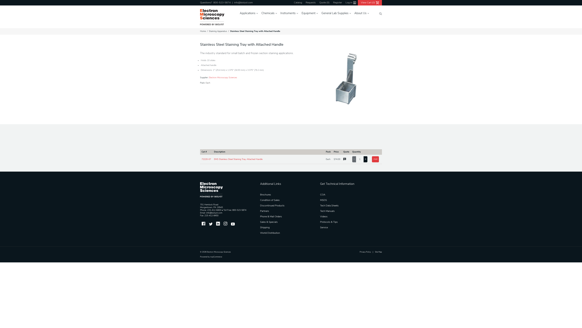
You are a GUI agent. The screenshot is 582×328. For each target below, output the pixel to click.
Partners (264, 211)
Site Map (378, 252)
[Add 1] (365, 159)
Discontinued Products (272, 206)
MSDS (323, 200)
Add (375, 159)
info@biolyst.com (243, 3)
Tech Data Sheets (329, 206)
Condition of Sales (270, 200)
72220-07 (206, 159)
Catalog (298, 3)
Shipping (265, 227)
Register (337, 3)
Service (324, 227)
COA (322, 195)
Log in (349, 3)
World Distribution (270, 233)
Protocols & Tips (329, 222)
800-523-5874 (222, 3)
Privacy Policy (365, 252)
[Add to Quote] (344, 160)
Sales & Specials (269, 222)
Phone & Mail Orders (271, 216)
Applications (247, 13)
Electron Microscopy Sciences (223, 78)
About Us (360, 13)
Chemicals (267, 13)
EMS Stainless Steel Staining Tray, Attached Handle (238, 159)
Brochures (265, 195)
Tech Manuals (327, 211)
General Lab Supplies (334, 13)
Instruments (288, 13)
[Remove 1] (354, 159)
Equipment (308, 13)
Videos (324, 216)
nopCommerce (216, 257)
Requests (311, 3)
